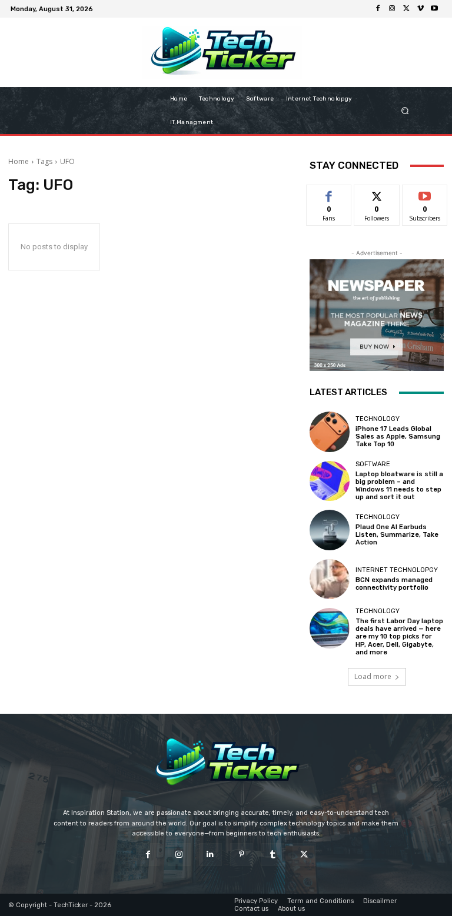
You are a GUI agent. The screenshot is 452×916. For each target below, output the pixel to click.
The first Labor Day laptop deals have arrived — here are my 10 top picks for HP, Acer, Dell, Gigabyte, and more (399, 636)
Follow (377, 193)
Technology (377, 419)
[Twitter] (406, 9)
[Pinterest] (241, 854)
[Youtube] (434, 9)
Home (18, 161)
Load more (372, 676)
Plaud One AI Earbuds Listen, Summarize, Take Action (396, 534)
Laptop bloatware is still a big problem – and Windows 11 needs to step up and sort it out (399, 486)
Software (372, 464)
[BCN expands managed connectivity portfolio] (330, 579)
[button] (417, 110)
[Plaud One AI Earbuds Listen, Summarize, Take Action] (330, 530)
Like (329, 193)
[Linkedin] (210, 854)
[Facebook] (378, 9)
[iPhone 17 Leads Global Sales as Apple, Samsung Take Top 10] (330, 432)
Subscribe (425, 193)
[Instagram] (392, 9)
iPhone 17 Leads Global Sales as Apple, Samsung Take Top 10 (397, 436)
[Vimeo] (420, 9)
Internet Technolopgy (396, 570)
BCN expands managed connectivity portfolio (394, 583)
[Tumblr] (272, 854)
